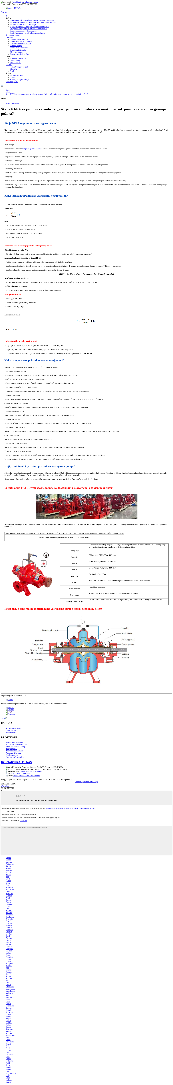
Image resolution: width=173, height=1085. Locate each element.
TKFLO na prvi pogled (19, 67)
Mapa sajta (94, 782)
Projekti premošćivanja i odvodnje (23, 25)
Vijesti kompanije (12, 103)
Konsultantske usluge (18, 58)
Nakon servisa (15, 63)
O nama (9, 65)
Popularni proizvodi (82, 782)
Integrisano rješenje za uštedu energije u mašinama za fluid (32, 20)
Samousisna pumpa (13, 35)
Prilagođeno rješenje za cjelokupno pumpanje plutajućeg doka (33, 22)
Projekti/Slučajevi (16, 75)
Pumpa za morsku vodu (19, 48)
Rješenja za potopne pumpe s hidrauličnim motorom (29, 27)
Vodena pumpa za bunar (19, 39)
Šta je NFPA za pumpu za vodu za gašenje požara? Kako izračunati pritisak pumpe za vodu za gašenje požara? (47, 94)
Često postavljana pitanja (19, 80)
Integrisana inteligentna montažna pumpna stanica (28, 29)
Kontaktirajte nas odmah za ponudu (25, 2)
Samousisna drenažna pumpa (21, 41)
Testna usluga (15, 60)
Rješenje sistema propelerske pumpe (23, 31)
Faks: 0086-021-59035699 (20, 773)
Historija (13, 69)
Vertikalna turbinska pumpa (20, 44)
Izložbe (13, 71)
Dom (7, 16)
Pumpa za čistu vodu (18, 50)
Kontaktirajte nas (12, 82)
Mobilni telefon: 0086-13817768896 (26, 776)
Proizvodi (9, 37)
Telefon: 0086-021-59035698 (31, 771)
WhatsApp (5, 786)
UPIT (3, 718)
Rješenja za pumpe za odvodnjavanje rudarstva (27, 33)
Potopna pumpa (16, 46)
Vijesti (12, 77)
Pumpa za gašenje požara (19, 54)
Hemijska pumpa (16, 52)
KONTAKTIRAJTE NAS (16, 762)
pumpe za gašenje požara (31, 149)
